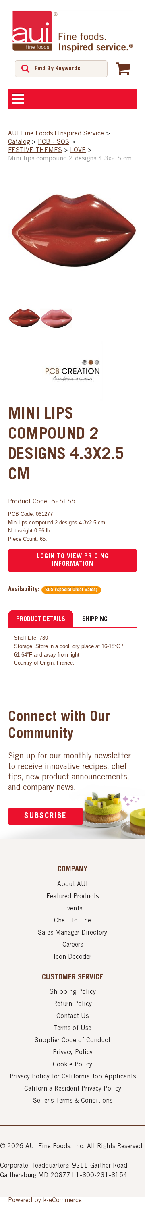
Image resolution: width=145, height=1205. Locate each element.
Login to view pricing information (73, 560)
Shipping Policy (73, 992)
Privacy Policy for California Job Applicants (73, 1077)
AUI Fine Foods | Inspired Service (56, 134)
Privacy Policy (73, 1052)
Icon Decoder (72, 957)
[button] (123, 68)
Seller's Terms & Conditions (72, 1101)
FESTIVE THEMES (35, 150)
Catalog (19, 142)
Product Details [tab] (40, 619)
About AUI (72, 884)
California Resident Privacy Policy (72, 1089)
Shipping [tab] (95, 619)
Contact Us (72, 1016)
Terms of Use (72, 1028)
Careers (72, 945)
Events (72, 909)
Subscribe (45, 816)
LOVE (78, 150)
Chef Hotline (72, 921)
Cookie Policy (72, 1065)
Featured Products (72, 896)
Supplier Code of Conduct (72, 1040)
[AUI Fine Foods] (72, 31)
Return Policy (72, 1004)
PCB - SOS (53, 142)
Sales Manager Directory (72, 933)
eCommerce (65, 1200)
